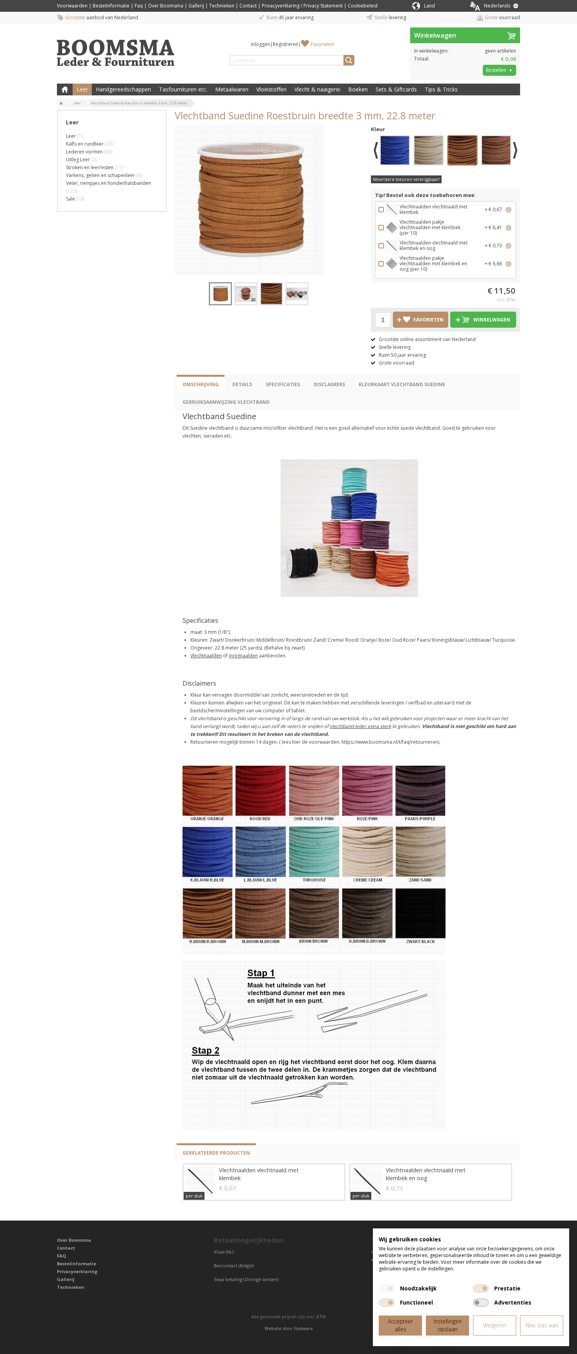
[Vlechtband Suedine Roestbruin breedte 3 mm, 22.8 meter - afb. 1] (249, 199)
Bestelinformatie (111, 5)
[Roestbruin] (462, 151)
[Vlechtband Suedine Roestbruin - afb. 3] (271, 293)
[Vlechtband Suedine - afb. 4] (297, 293)
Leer (82, 89)
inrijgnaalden (243, 655)
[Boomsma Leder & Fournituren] (61, 103)
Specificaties (283, 384)
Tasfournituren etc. (183, 89)
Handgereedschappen (123, 89)
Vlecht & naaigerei (317, 89)
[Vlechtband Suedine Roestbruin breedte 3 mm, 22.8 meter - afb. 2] (246, 293)
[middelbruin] (496, 151)
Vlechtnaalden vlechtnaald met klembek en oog (426, 1174)
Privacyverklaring (77, 1271)
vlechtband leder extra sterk (360, 726)
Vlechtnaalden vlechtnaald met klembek (259, 1174)
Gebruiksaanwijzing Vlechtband (226, 402)
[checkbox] (386, 1288)
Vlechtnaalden (206, 655)
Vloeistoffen (271, 89)
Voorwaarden (72, 5)
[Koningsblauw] (395, 151)
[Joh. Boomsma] (116, 49)
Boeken (358, 89)
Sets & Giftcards (396, 89)
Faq (139, 5)
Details (242, 384)
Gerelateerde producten (216, 1153)
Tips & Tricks (441, 89)
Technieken (221, 5)
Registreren (285, 44)
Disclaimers (329, 384)
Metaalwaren (231, 89)
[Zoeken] (348, 60)
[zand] (428, 151)
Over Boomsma (165, 5)
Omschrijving (201, 384)
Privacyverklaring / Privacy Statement (302, 5)
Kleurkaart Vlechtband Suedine (402, 384)
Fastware (303, 1328)
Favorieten (322, 44)
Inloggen (260, 44)
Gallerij (196, 5)
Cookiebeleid (363, 5)
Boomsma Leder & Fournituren (65, 89)
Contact (248, 5)
